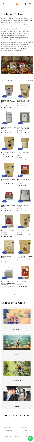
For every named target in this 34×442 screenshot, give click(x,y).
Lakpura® (10, 436)
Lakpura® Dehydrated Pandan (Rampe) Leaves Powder (23, 154)
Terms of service (8, 439)
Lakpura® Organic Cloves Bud (8, 180)
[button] (3, 4)
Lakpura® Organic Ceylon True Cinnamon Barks (24, 101)
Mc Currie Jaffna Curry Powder (23, 180)
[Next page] (29, 294)
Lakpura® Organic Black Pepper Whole (8, 153)
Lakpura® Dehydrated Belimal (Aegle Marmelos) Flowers (8, 102)
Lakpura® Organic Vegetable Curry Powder (25, 257)
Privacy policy (26, 436)
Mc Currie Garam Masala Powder (8, 205)
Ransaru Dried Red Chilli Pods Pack (8, 231)
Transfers (16, 406)
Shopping (16, 329)
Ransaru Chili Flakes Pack (24, 281)
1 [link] (5, 294)
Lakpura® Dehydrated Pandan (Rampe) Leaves (23, 127)
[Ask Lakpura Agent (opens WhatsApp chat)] (30, 438)
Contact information (26, 439)
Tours (16, 355)
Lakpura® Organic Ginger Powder (8, 257)
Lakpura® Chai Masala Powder (23, 205)
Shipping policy (16, 439)
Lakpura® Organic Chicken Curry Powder (24, 231)
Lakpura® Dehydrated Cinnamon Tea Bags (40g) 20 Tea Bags (8, 283)
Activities (16, 380)
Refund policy (18, 436)
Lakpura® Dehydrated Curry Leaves (8, 127)
